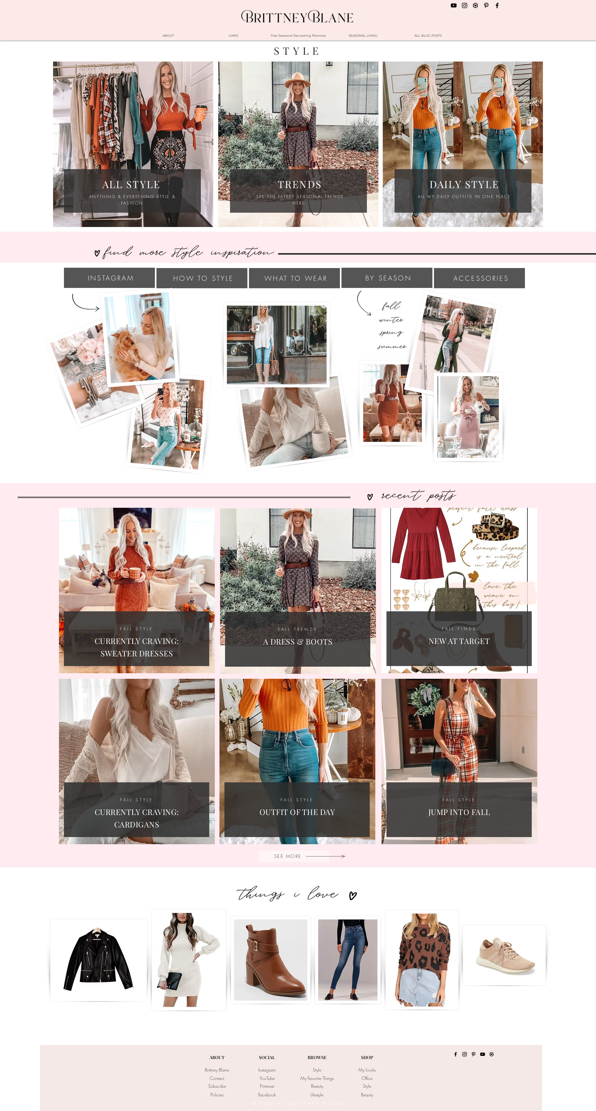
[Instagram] (464, 1054)
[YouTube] (482, 1054)
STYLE (298, 50)
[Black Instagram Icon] (464, 5)
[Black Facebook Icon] (497, 5)
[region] (459, 590)
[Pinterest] (473, 1054)
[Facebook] (455, 1054)
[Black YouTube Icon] (453, 5)
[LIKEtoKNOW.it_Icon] (475, 5)
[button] (317, 1070)
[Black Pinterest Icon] (486, 5)
